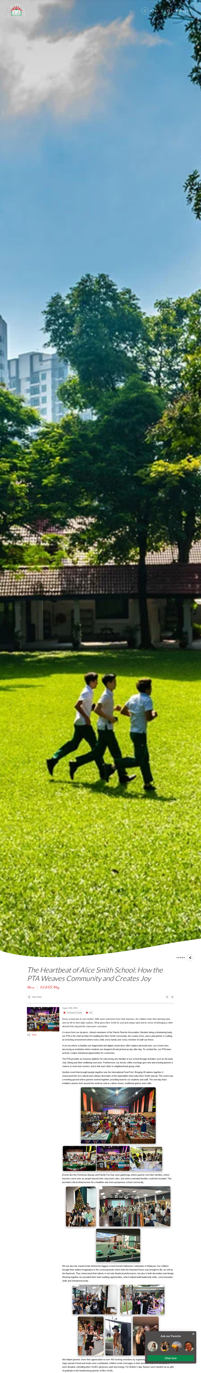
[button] (170, 1358)
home (30, 988)
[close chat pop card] (193, 1334)
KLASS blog (49, 988)
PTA (90, 1013)
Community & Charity (74, 1013)
